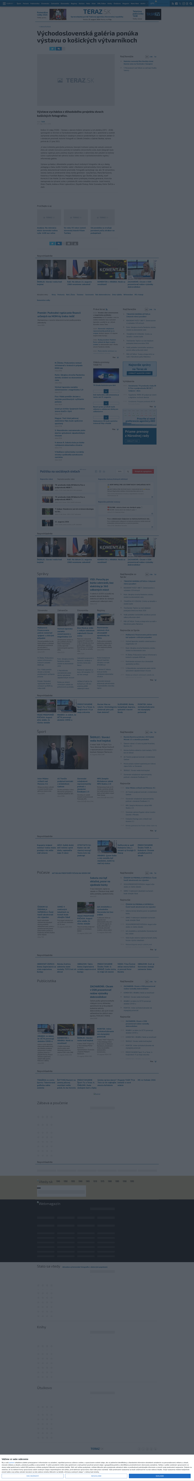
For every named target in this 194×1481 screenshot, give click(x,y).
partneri (11, 1462)
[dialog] (97, 1468)
